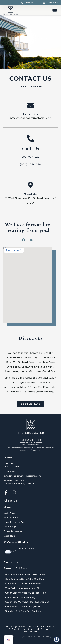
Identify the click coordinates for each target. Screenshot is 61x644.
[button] (54, 10)
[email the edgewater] (30, 105)
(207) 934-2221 (30, 157)
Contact (9, 463)
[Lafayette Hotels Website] (30, 442)
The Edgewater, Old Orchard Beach (28, 626)
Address (30, 193)
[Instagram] (31, 240)
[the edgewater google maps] (30, 185)
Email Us (30, 114)
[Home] (30, 426)
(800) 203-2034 (30, 164)
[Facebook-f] (6, 492)
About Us (10, 501)
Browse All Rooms (17, 568)
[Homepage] (10, 10)
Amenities (11, 562)
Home (8, 457)
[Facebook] (23, 240)
